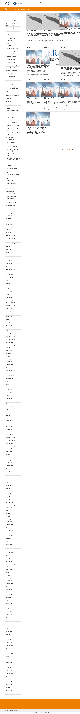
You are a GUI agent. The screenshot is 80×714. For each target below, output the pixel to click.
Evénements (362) (10, 84)
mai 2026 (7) (8, 221)
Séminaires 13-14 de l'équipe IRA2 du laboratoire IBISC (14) (13, 160)
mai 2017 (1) (8, 516)
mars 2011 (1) (9, 693)
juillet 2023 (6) (9, 316)
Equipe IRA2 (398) (10, 79)
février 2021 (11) (9, 398)
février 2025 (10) (9, 263)
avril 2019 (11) (9, 460)
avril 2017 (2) (9, 519)
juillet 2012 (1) (9, 662)
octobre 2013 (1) (9, 623)
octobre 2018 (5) (9, 477)
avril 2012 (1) (9, 667)
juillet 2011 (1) (9, 684)
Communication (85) (10, 28)
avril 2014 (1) (9, 611)
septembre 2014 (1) (10, 597)
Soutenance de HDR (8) (12, 183)
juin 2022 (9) (8, 353)
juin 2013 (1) (8, 634)
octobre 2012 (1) (9, 656)
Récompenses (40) (10, 188)
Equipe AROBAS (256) (11, 73)
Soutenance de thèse (74, 73)
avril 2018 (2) (9, 493)
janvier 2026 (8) (9, 232)
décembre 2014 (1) (10, 589)
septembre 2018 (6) (10, 479)
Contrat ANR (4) (10, 45)
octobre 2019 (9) (9, 443)
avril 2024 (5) (9, 291)
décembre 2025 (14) (10, 235)
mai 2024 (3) (8, 288)
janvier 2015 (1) (9, 586)
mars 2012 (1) (9, 670)
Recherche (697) (9, 137)
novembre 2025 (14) (10, 238)
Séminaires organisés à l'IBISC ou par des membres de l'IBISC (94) (13, 174)
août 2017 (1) (9, 507)
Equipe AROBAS (37, 36)
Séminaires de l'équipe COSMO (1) (12, 169)
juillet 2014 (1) (9, 603)
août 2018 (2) (9, 482)
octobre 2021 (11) (10, 375)
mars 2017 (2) (9, 521)
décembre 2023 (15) (10, 302)
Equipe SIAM (37, 102)
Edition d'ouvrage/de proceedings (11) (11, 143)
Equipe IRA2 (58, 36)
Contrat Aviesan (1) (11, 51)
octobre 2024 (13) (10, 274)
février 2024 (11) (9, 297)
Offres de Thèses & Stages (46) (13, 104)
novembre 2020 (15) (10, 406)
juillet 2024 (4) (9, 283)
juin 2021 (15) (9, 387)
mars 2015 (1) (9, 580)
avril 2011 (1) (9, 690)
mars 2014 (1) (9, 614)
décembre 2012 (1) (10, 651)
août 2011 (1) (9, 681)
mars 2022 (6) (9, 361)
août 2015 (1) (9, 566)
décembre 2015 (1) (10, 558)
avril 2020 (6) (9, 426)
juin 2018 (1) (8, 488)
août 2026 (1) (9, 213)
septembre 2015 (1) (10, 564)
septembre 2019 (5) (10, 446)
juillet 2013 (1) (9, 631)
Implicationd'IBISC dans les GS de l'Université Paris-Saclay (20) (13, 94)
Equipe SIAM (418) (10, 82)
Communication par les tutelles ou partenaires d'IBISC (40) (12, 34)
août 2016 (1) (9, 541)
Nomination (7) (9, 101)
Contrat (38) (8, 43)
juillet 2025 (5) (9, 249)
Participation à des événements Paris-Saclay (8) (13, 107)
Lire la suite (29, 47)
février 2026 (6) (9, 229)
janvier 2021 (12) (9, 401)
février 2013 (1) (9, 645)
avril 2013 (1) (9, 639)
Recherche (77, 35)
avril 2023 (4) (9, 325)
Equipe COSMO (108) (10, 76)
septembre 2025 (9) (10, 243)
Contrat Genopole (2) (11, 59)
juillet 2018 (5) (9, 485)
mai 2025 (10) (9, 255)
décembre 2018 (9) (10, 471)
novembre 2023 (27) (10, 305)
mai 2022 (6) (8, 356)
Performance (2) (9, 115)
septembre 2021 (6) (10, 378)
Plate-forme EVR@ (69, 35)
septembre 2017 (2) (10, 505)
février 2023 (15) (9, 331)
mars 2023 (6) (9, 328)
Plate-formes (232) (10, 117)
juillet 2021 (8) (9, 384)
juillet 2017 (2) (9, 510)
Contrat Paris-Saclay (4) (12, 65)
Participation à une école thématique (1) (12, 150)
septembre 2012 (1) (10, 659)
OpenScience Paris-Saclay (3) (13, 111)
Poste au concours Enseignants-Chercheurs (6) (13, 201)
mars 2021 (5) (9, 395)
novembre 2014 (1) (10, 592)
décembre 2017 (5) (10, 496)
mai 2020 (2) (8, 423)
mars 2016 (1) (9, 550)
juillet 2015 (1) (9, 569)
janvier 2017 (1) (9, 527)
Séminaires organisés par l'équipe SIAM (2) (12, 179)
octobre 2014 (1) (9, 594)
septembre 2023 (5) (10, 311)
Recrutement (63, 36)
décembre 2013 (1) (10, 620)
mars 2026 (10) (9, 227)
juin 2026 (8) (8, 218)
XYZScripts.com (46, 712)
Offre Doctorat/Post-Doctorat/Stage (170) (11, 197)
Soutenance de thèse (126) (13, 186)
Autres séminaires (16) (12, 139)
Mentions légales (16, 710)
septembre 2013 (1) (10, 625)
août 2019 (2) (9, 448)
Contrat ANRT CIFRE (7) (12, 48)
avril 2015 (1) (9, 578)
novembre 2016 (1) (10, 533)
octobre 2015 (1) (9, 561)
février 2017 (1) (9, 524)
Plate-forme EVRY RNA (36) (13, 125)
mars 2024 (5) (9, 294)
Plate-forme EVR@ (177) (12, 122)
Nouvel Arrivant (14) (11, 193)
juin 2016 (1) (8, 547)
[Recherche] (74, 2)
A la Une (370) (9, 18)
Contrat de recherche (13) (13, 56)
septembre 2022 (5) (10, 345)
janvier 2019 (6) (9, 468)
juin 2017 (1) (8, 513)
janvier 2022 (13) (9, 367)
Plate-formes (74, 35)
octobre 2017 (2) (9, 502)
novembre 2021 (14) (10, 373)
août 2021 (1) (9, 381)
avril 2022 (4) (9, 359)
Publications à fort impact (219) (12, 154)
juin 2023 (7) (8, 319)
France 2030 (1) (9, 91)
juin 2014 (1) (8, 606)
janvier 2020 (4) (9, 434)
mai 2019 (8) (8, 457)
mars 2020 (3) (9, 429)
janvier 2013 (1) (9, 648)
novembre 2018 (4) (10, 474)
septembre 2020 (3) (10, 412)
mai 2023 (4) (8, 322)
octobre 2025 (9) (9, 241)
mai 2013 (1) (8, 637)
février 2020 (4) (9, 432)
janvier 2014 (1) (9, 617)
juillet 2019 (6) (9, 451)
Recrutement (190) (10, 191)
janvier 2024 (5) (9, 300)
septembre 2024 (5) (10, 277)
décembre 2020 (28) (10, 404)
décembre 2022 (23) (10, 336)
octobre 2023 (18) (10, 308)
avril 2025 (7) (9, 258)
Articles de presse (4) (11, 30)
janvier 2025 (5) (9, 266)
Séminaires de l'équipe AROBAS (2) (12, 164)
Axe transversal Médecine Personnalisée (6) (12, 24)
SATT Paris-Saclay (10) (11, 205)
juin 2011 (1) (8, 687)
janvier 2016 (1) (9, 555)
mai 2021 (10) (9, 389)
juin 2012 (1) (8, 665)
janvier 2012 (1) (9, 676)
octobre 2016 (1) (9, 535)
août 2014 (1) (9, 600)
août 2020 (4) (9, 415)
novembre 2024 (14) (10, 272)
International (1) (9, 98)
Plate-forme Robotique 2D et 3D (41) (13, 133)
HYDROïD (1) (9, 120)
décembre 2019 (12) (10, 437)
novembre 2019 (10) (10, 440)
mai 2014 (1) (8, 608)
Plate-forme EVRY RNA (36, 71)
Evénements (42, 36)
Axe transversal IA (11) (11, 20)
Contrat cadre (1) (10, 53)
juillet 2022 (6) (9, 350)
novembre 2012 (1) (10, 653)
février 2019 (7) (9, 465)
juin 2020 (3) (8, 420)
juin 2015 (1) (8, 572)
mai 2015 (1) (8, 575)
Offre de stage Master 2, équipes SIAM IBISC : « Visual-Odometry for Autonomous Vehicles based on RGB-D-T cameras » (37, 99)
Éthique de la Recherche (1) (13, 146)
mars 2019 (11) (9, 462)
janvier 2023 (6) (9, 333)
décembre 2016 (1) (10, 530)
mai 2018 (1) (8, 491)
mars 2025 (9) (9, 260)
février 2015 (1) (9, 583)
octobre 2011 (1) (9, 679)
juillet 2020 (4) (9, 418)
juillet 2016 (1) (9, 544)
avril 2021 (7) (9, 392)
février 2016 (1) (9, 552)
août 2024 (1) (9, 280)
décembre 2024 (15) (10, 269)
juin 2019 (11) (9, 454)
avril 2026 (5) (9, 224)
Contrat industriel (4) (11, 62)
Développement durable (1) (12, 70)
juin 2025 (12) (9, 252)
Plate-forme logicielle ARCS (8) (13, 129)
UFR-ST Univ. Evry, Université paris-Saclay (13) (13, 87)
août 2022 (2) (9, 347)
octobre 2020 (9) (9, 409)
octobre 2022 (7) (9, 342)
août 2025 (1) (9, 246)
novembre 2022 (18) (10, 339)
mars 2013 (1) (9, 642)
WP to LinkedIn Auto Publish (35, 712)
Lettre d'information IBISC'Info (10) (11, 39)
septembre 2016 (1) (10, 538)
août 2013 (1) (9, 628)
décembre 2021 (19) (10, 370)
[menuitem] (35, 2)
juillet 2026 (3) (9, 215)
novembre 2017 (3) (10, 499)
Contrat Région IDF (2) (12, 67)
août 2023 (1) (9, 314)
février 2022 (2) (9, 364)
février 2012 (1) (9, 673)
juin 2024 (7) (8, 286)
